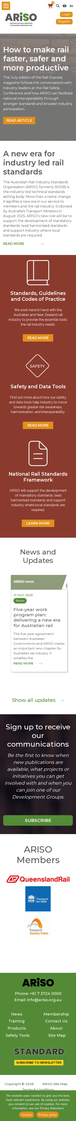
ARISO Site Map (55, 1084)
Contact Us (56, 1021)
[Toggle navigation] (6, 6)
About (56, 1028)
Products (17, 1028)
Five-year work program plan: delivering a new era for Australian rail (37, 617)
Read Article (19, 121)
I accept (26, 1114)
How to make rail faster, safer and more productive (36, 58)
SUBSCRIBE (38, 820)
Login (66, 14)
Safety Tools (17, 1035)
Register (64, 21)
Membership (56, 1014)
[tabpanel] (38, 87)
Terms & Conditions (38, 1090)
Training (16, 1021)
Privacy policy (47, 1114)
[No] (71, 1106)
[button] (58, 6)
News (16, 1014)
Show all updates (34, 700)
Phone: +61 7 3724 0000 (38, 993)
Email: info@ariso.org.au (38, 1000)
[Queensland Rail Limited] (38, 879)
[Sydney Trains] (38, 898)
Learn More (38, 523)
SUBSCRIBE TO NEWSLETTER (38, 1062)
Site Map (57, 1035)
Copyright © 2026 (19, 1084)
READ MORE (38, 338)
